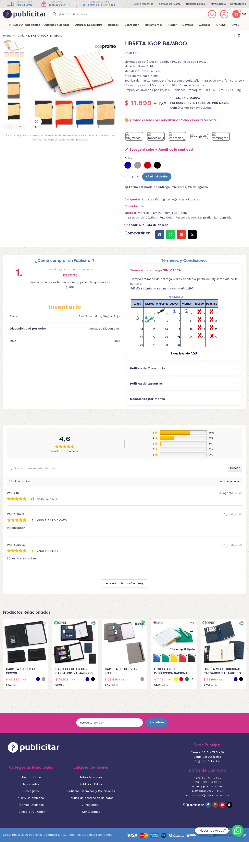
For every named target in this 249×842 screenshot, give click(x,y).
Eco (141, 206)
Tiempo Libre (31, 777)
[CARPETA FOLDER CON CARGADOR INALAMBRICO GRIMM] (75, 642)
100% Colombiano (31, 798)
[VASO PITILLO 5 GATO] (33, 520)
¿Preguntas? (91, 805)
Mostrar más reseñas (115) (124, 583)
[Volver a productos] (239, 35)
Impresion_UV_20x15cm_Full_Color (161, 213)
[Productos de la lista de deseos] (212, 14)
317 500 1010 (215, 786)
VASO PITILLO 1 (47, 550)
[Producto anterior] (234, 35)
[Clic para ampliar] (37, 121)
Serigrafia (205, 217)
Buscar (235, 468)
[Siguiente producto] (243, 35)
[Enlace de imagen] (33, 747)
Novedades (31, 784)
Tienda (20, 35)
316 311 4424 (215, 790)
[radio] (127, 165)
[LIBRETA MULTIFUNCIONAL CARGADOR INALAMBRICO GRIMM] (223, 642)
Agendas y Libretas (186, 199)
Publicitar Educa (91, 784)
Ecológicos (31, 791)
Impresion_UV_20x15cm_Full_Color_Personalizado (160, 217)
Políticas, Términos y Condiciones (91, 791)
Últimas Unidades (31, 805)
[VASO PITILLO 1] (33, 551)
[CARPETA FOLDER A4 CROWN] (25, 642)
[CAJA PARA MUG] (33, 499)
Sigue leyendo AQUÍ (184, 353)
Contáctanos (91, 812)
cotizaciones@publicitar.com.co (207, 795)
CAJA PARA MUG (47, 498)
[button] (8, 126)
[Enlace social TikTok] (229, 805)
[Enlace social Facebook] (208, 805)
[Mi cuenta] (224, 14)
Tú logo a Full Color (31, 812)
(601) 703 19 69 (211, 781)
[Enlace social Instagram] (215, 805)
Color (128, 158)
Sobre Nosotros (91, 777)
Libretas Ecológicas (156, 199)
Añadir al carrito (157, 176)
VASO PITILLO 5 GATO (52, 520)
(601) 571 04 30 (211, 777)
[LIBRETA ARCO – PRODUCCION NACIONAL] (174, 642)
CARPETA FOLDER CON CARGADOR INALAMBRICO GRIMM (74, 673)
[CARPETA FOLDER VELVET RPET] (124, 642)
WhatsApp (203, 107)
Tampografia (222, 217)
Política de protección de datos (91, 798)
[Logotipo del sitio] (24, 14)
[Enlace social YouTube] (222, 805)
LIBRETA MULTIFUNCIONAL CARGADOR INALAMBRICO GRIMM (222, 673)
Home (7, 35)
